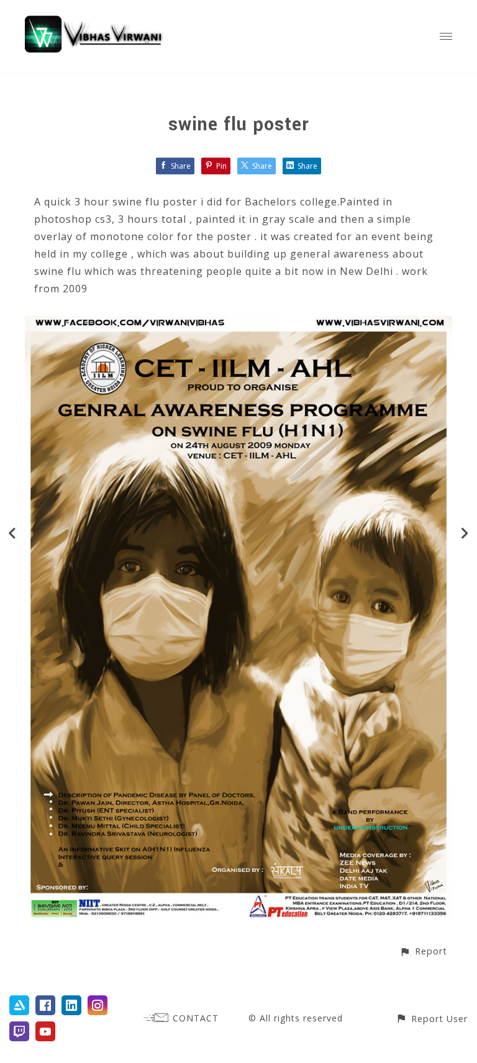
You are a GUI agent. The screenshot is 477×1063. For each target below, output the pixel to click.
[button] (423, 951)
